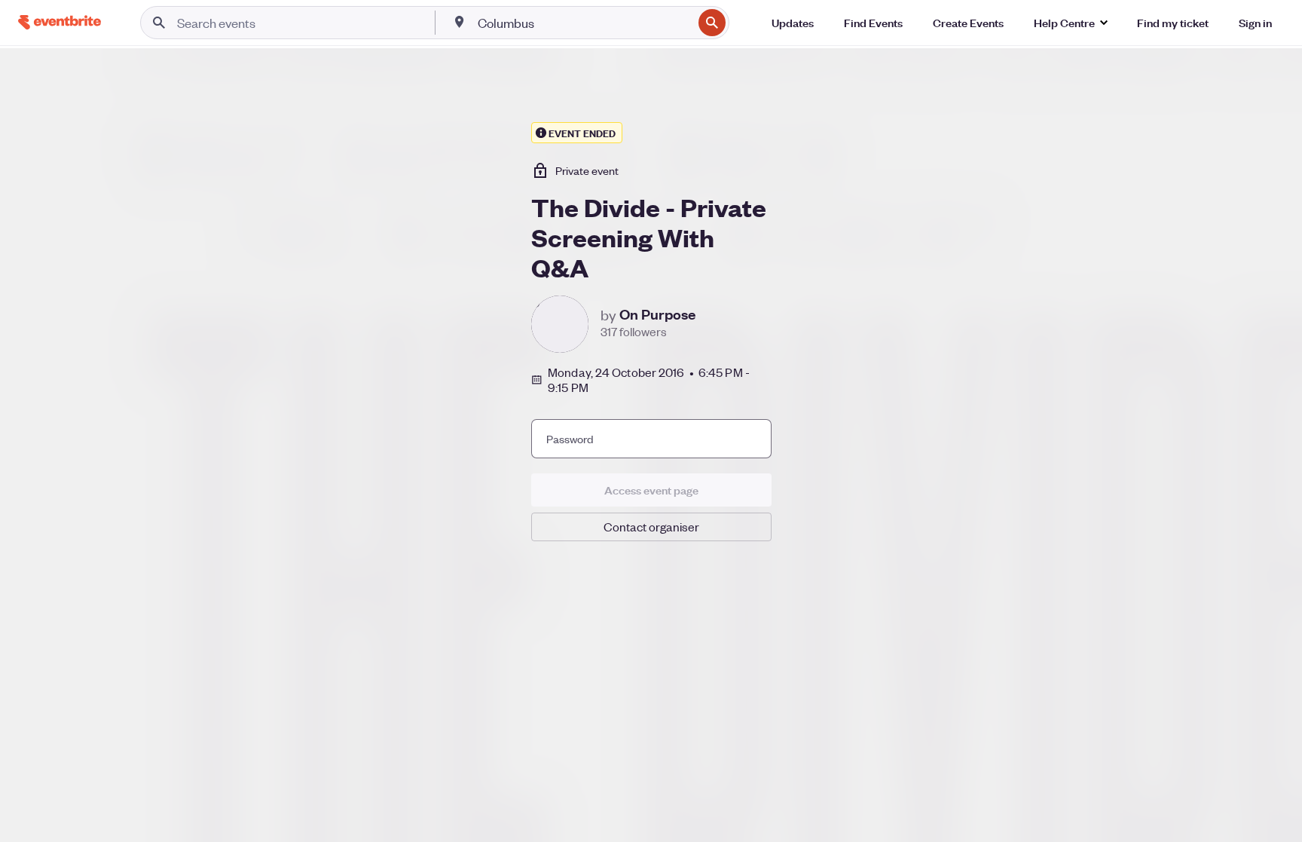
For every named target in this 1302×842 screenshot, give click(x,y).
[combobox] (583, 22)
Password (570, 438)
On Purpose (657, 314)
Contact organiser (651, 526)
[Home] (59, 22)
